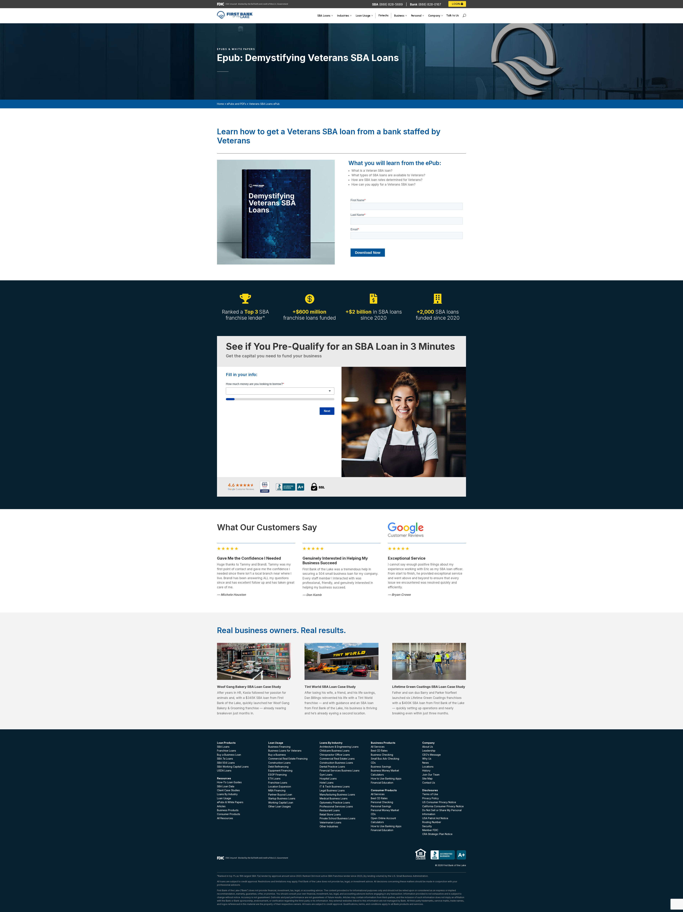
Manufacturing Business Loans (337, 794)
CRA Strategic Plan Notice (437, 834)
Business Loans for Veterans (284, 750)
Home (220, 103)
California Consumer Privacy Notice (443, 806)
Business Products (228, 810)
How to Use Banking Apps (386, 778)
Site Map (427, 778)
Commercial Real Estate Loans (337, 758)
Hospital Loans (328, 778)
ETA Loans (274, 778)
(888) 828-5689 (391, 4)
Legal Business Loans (332, 790)
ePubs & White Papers (230, 802)
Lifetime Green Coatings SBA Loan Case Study (428, 687)
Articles (221, 806)
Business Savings (381, 766)
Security (427, 826)
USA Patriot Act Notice (435, 818)
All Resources (225, 818)
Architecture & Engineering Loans (339, 746)
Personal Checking (382, 802)
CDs (373, 762)
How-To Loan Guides (229, 782)
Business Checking (382, 754)
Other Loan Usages (279, 806)
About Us (427, 746)
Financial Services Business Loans (339, 770)
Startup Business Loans (281, 798)
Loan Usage (224, 798)
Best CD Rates (379, 750)
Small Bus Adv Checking (385, 758)
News (425, 762)
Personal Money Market (385, 810)
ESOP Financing (277, 774)
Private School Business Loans (337, 818)
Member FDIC (430, 830)
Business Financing (279, 746)
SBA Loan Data (225, 786)
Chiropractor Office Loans (335, 754)
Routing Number (431, 822)
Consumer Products (228, 814)
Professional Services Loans (336, 806)
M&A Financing (276, 790)
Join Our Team (431, 774)
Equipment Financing (280, 770)
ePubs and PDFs (236, 103)
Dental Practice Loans (332, 766)
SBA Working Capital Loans (233, 766)
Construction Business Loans (336, 762)
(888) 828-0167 (429, 4)
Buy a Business (277, 754)
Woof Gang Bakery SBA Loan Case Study (249, 687)
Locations (427, 766)
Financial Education (382, 782)
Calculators (377, 774)
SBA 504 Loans (226, 762)
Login (456, 3)
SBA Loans (223, 746)
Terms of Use (430, 794)
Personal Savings (381, 806)
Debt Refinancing (278, 766)
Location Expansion (279, 786)
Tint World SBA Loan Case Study (330, 687)
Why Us (426, 758)
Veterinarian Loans (330, 822)
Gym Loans (326, 774)
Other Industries (329, 826)
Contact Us (428, 782)
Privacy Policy (430, 798)
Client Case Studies (228, 790)
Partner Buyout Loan (280, 794)
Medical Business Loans (334, 798)
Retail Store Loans (330, 814)
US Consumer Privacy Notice (439, 802)
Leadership (428, 750)
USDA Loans (224, 770)
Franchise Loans (226, 750)
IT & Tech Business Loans (335, 786)
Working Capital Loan (280, 802)
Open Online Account (383, 818)
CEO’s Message (431, 754)
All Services (378, 746)
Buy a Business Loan (229, 754)
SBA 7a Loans (225, 758)
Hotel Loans (326, 782)
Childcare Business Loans (335, 750)
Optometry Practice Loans (335, 802)
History (426, 770)
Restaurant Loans (330, 810)
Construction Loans (279, 762)
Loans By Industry (227, 794)
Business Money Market (385, 770)
